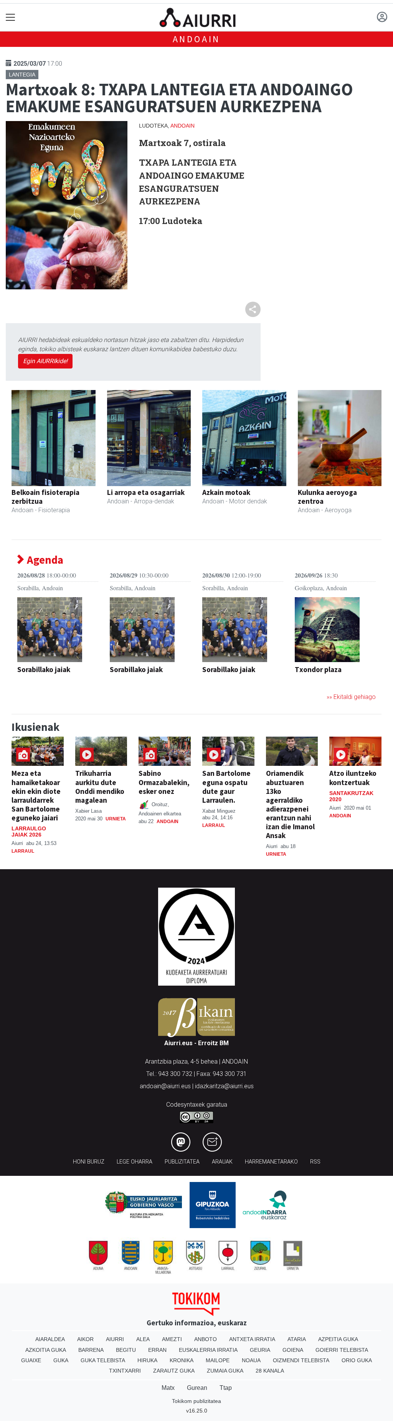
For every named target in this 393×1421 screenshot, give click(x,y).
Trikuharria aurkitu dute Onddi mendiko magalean (99, 786)
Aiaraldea (50, 1339)
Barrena (91, 1350)
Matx (168, 1387)
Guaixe (31, 1360)
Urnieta (116, 819)
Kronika (181, 1360)
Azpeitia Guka (338, 1339)
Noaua (251, 1360)
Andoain (197, 39)
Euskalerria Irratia (208, 1350)
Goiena (292, 1350)
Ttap (226, 1387)
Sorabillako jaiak (43, 669)
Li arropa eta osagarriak (146, 492)
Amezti (172, 1339)
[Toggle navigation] (10, 17)
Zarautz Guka (174, 1371)
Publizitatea (182, 1162)
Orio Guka (357, 1360)
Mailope (218, 1360)
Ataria (296, 1339)
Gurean (197, 1387)
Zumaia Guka (225, 1371)
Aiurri (115, 1339)
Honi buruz (88, 1162)
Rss (315, 1162)
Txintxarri (125, 1371)
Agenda (44, 560)
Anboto (205, 1339)
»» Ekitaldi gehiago (351, 697)
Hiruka (147, 1360)
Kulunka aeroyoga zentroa (327, 497)
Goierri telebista (341, 1350)
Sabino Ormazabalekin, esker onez (164, 782)
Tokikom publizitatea (196, 1401)
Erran (157, 1350)
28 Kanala (270, 1371)
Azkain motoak (226, 492)
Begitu (126, 1350)
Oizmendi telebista (301, 1360)
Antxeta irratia (252, 1339)
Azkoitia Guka (45, 1350)
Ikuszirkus (311, 682)
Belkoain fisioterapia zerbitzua (45, 497)
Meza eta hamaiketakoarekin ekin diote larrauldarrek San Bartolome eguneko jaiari (36, 795)
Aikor (85, 1339)
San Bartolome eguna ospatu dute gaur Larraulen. (226, 786)
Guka (60, 1360)
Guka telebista (103, 1360)
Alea (143, 1339)
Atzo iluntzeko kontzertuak (352, 778)
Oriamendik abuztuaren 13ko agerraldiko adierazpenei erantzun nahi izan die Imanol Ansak (290, 804)
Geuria (260, 1350)
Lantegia (22, 74)
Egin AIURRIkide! (45, 361)
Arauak (222, 1162)
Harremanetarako (271, 1162)
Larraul (23, 851)
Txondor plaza (318, 669)
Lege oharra (134, 1162)
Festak (27, 682)
